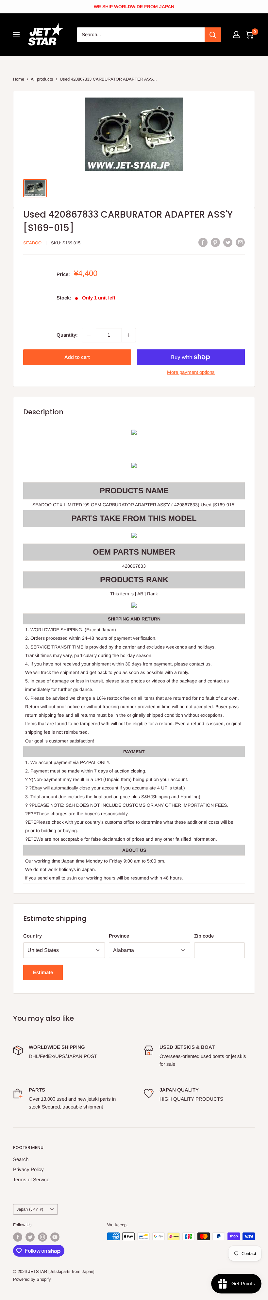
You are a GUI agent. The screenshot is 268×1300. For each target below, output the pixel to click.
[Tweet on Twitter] (227, 242)
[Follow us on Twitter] (30, 1237)
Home (18, 79)
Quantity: (67, 335)
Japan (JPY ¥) (30, 1209)
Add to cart (77, 357)
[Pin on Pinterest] (215, 242)
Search (20, 1159)
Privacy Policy (28, 1169)
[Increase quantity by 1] (129, 335)
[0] (249, 34)
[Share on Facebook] (203, 242)
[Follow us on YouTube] (54, 1237)
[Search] (213, 34)
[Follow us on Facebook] (17, 1237)
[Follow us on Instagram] (42, 1237)
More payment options (191, 372)
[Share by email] (240, 242)
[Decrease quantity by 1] (89, 335)
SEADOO (32, 242)
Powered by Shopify (32, 1279)
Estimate (43, 972)
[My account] (236, 34)
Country (32, 936)
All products (42, 79)
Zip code (204, 936)
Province (119, 936)
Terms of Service (31, 1179)
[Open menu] (16, 34)
